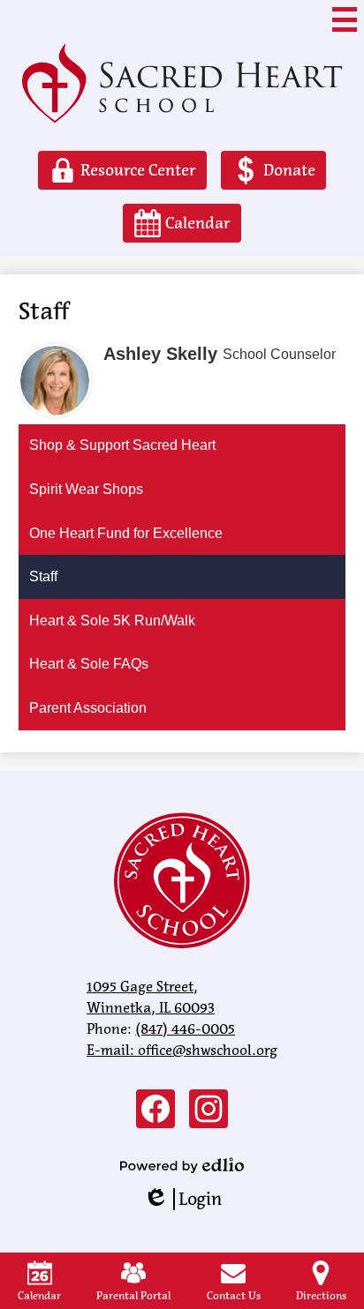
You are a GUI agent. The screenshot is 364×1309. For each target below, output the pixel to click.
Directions (321, 1296)
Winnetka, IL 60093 (151, 997)
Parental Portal (133, 1296)
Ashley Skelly (160, 353)
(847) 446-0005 (185, 1029)
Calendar (39, 1296)
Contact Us (234, 1296)
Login (182, 1199)
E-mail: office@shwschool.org (182, 1050)
